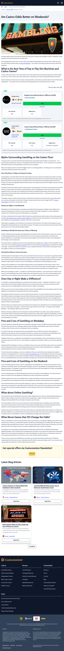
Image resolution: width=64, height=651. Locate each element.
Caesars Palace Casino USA (15, 135)
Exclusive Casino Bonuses (29, 576)
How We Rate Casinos (50, 589)
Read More (21, 501)
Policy (3, 594)
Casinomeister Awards (50, 582)
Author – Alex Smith (10, 536)
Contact (46, 576)
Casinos (3, 565)
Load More (32, 546)
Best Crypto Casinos (6, 579)
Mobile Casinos (5, 585)
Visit (42, 103)
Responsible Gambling (7, 611)
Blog (45, 579)
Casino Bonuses (26, 570)
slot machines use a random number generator (18, 218)
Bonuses (25, 565)
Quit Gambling (19, 645)
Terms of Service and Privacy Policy (10, 598)
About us (46, 570)
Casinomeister (48, 565)
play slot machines (25, 63)
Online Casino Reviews (7, 573)
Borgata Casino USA (16, 103)
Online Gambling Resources (8, 608)
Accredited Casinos (6, 570)
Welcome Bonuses (27, 585)
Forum (45, 573)
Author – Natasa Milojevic (11, 497)
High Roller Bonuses (27, 582)
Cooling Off (12, 645)
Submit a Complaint (49, 585)
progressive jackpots (21, 244)
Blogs (6, 6)
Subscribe (32, 453)
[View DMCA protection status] (43, 618)
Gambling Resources (6, 647)
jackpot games (45, 244)
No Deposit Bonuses (27, 573)
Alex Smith (8, 9)
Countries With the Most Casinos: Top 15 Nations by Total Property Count (46, 486)
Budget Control (5, 645)
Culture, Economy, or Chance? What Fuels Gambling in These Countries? (15, 486)
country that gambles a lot (32, 354)
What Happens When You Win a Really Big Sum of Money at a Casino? (15, 525)
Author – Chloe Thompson (42, 497)
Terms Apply (42, 106)
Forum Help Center (6, 601)
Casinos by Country (6, 582)
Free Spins (25, 579)
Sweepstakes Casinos (7, 576)
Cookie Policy (5, 604)
